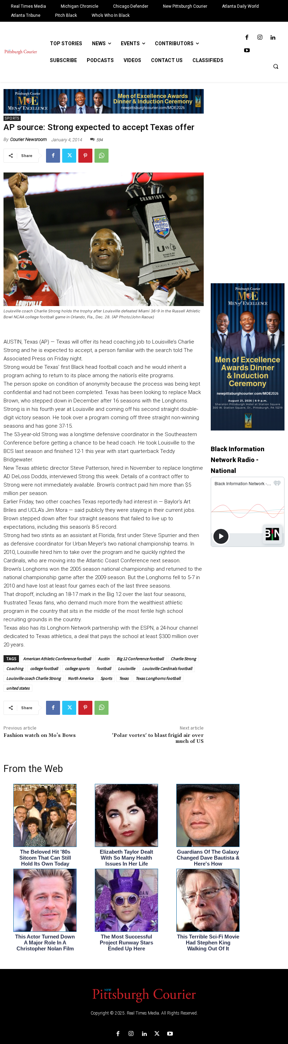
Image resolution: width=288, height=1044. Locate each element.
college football (44, 668)
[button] (275, 66)
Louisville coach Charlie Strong (33, 678)
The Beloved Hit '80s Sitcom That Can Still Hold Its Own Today (45, 858)
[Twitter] (69, 156)
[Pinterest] (85, 156)
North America (80, 678)
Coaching (14, 668)
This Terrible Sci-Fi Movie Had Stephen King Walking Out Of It (208, 942)
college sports (77, 668)
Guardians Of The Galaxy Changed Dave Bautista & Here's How (208, 858)
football (104, 668)
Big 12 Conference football (140, 658)
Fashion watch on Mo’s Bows (40, 735)
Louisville (126, 668)
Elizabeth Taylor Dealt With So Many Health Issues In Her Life (126, 858)
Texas (124, 678)
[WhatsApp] (101, 156)
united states (18, 688)
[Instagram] (259, 37)
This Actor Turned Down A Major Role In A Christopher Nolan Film (45, 942)
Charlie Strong (183, 658)
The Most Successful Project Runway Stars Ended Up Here (126, 942)
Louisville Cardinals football (167, 668)
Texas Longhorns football (158, 678)
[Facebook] (246, 37)
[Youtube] (246, 50)
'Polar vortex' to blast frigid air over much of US (158, 738)
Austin (104, 658)
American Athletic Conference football (57, 658)
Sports (12, 118)
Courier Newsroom (28, 139)
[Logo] (144, 995)
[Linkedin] (272, 37)
